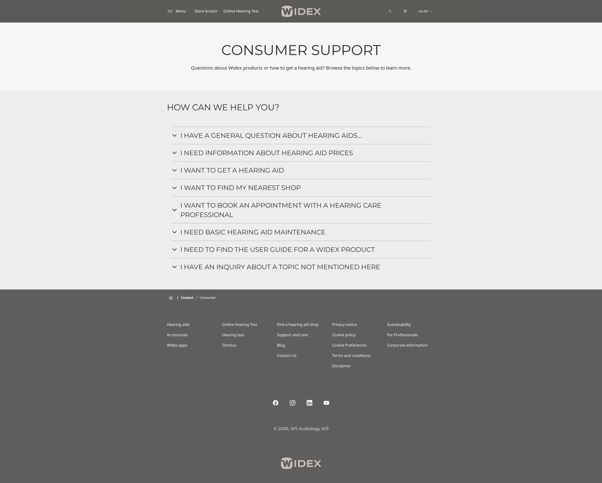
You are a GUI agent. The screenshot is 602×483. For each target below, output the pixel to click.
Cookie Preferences (349, 345)
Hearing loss (233, 334)
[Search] (390, 11)
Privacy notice (344, 324)
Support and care (292, 334)
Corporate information (407, 345)
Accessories (177, 334)
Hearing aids (178, 324)
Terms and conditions (351, 355)
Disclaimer (341, 365)
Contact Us (287, 355)
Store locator (206, 11)
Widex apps (177, 345)
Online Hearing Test (241, 11)
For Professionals (402, 334)
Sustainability (399, 324)
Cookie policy (344, 334)
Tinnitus (229, 345)
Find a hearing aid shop (298, 324)
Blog (281, 345)
